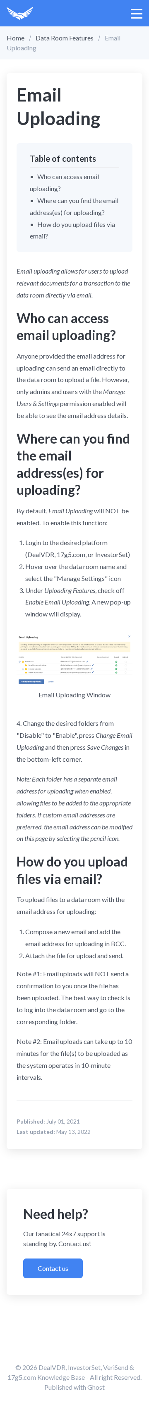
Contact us (53, 1268)
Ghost (96, 1387)
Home (15, 38)
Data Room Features (65, 38)
